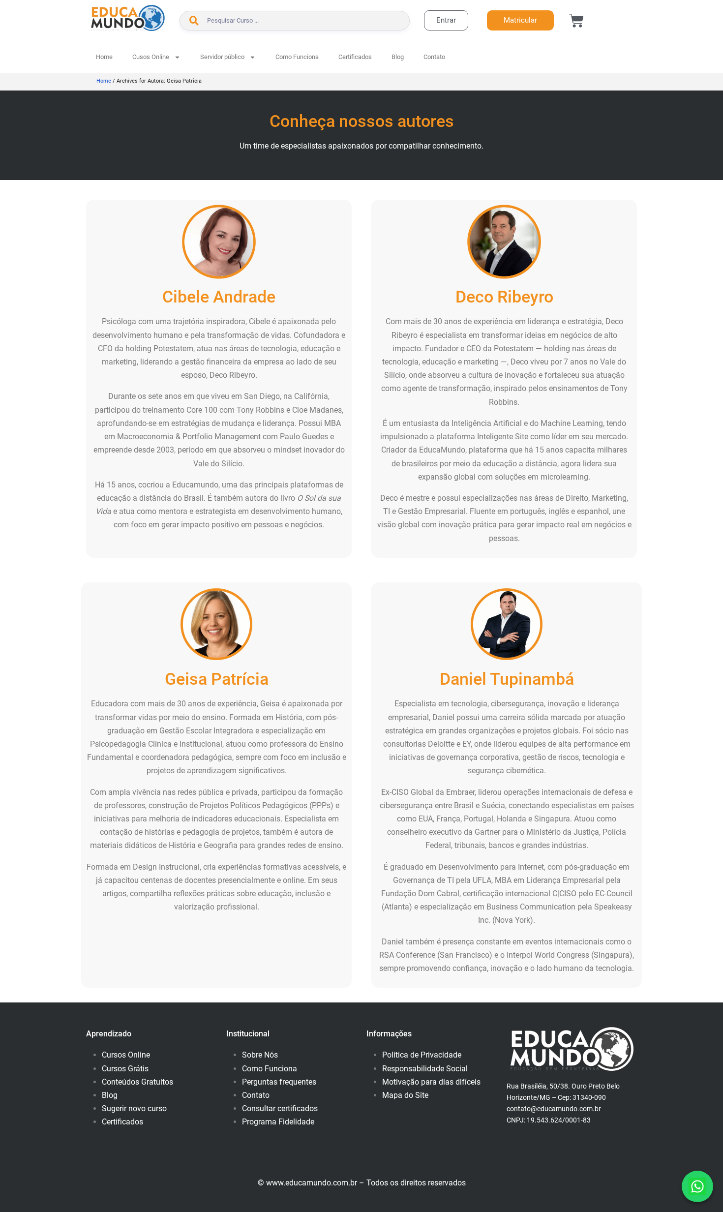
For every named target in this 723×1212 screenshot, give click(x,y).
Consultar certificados (280, 1108)
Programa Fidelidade (278, 1121)
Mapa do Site (405, 1095)
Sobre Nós (260, 1055)
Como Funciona (297, 57)
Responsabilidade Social (425, 1068)
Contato (434, 57)
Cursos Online (126, 1055)
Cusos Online (150, 57)
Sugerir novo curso (134, 1108)
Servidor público (222, 57)
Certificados (355, 57)
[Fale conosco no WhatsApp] (697, 1186)
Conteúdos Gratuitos (137, 1082)
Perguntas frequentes (279, 1082)
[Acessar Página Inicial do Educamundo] (128, 18)
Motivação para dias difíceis (431, 1082)
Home (104, 57)
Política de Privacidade (421, 1055)
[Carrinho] (576, 20)
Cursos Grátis (125, 1068)
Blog (398, 57)
